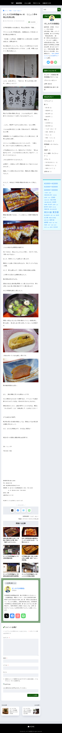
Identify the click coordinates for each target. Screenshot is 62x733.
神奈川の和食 (52, 217)
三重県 (50, 192)
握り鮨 (48, 107)
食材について (50, 168)
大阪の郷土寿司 (48, 202)
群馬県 (56, 222)
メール (6, 665)
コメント (6, 637)
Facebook (12, 618)
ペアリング (48, 101)
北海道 (53, 197)
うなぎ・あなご (34, 516)
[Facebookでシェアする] (18, 510)
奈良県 (54, 202)
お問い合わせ (48, 84)
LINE (23, 618)
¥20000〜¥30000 (51, 190)
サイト (5, 672)
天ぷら (48, 134)
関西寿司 (49, 110)
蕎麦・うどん (50, 137)
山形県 (53, 204)
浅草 (52, 215)
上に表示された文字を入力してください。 (15, 688)
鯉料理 (48, 227)
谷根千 (49, 224)
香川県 (45, 227)
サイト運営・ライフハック (51, 154)
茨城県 (45, 224)
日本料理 (49, 123)
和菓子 (47, 150)
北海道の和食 (46, 199)
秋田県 (50, 222)
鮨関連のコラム (51, 165)
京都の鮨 (54, 195)
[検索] (59, 9)
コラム (47, 159)
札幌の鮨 (46, 209)
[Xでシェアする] (12, 510)
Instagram (18, 618)
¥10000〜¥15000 (51, 184)
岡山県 (36, 519)
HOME (31, 727)
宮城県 (45, 204)
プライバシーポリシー (50, 80)
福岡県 (46, 222)
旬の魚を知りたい (51, 162)
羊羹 (53, 222)
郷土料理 (49, 126)
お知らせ (47, 171)
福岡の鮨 (51, 220)
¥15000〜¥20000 (51, 187)
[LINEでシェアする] (29, 510)
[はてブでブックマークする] (24, 510)
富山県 (50, 204)
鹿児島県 (55, 227)
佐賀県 (45, 197)
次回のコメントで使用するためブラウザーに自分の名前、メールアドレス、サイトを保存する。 (21, 680)
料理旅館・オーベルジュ (51, 145)
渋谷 (54, 215)
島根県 (50, 207)
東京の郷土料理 (53, 209)
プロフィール (36, 3)
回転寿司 (49, 116)
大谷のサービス (47, 3)
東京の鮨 (48, 212)
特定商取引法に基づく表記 (51, 88)
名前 (5, 658)
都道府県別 (19, 3)
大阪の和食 (53, 199)
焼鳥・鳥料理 (50, 132)
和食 (46, 119)
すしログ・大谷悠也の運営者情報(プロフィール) (51, 76)
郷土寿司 (49, 113)
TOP (12, 3)
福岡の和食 (46, 220)
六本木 (49, 197)
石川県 (46, 217)
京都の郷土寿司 (48, 195)
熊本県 (57, 215)
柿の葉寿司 (47, 215)
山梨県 (57, 204)
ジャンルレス (49, 141)
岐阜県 (46, 207)
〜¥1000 (46, 192)
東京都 (56, 212)
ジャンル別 (27, 3)
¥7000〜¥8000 (28, 519)
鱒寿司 (51, 227)
